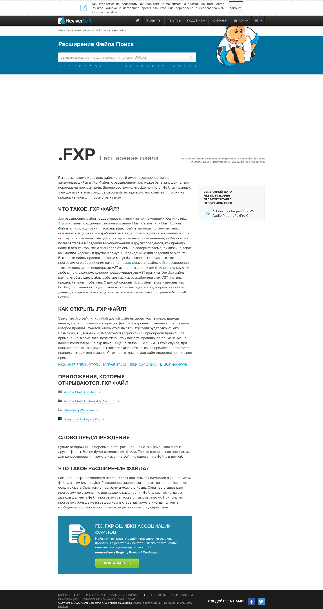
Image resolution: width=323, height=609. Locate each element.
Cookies (63, 606)
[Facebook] (252, 604)
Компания (65, 594)
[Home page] (137, 20)
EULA (95, 594)
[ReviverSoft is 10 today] (127, 20)
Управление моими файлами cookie (108, 599)
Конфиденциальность (178, 602)
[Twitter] (261, 604)
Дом (61, 30)
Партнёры (83, 594)
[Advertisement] (161, 109)
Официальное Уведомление (122, 594)
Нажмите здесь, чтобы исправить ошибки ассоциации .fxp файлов (122, 365)
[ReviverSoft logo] (75, 20)
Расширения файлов (78, 30)
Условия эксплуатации (147, 602)
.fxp (61, 218)
